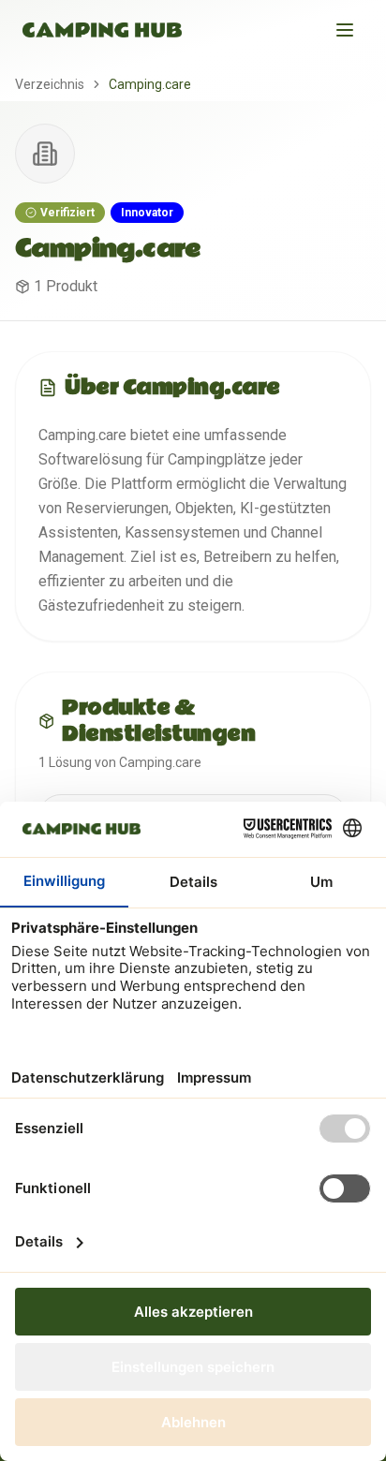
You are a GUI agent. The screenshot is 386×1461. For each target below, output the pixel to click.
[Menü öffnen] (345, 30)
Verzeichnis (49, 84)
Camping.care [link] (150, 84)
